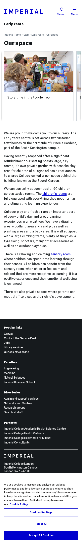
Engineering (11, 368)
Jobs (7, 343)
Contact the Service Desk (20, 338)
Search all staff (13, 412)
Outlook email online (16, 352)
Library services (13, 347)
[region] (41, 508)
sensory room (61, 254)
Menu (74, 14)
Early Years (13, 24)
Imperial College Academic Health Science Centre (35, 428)
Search (61, 14)
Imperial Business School (19, 382)
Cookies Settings (41, 512)
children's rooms (54, 194)
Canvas (8, 334)
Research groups (14, 407)
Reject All (41, 524)
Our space (52, 34)
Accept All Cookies (41, 535)
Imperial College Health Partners (24, 433)
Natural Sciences (14, 377)
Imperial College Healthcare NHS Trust (28, 438)
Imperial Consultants (17, 442)
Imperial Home (12, 34)
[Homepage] (29, 11)
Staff (26, 34)
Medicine (9, 373)
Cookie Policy (19, 504)
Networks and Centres (18, 403)
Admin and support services (21, 398)
